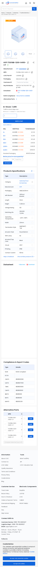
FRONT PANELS (24, 503)
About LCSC (5, 458)
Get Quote (8, 163)
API (21, 462)
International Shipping (8, 503)
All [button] (31, 171)
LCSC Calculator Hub (26, 465)
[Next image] (34, 54)
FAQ (2, 510)
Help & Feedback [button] (9, 256)
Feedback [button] (4, 507)
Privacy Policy (5, 475)
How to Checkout (6, 497)
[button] (2, 3)
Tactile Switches (24, 13)
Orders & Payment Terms (9, 500)
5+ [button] (4, 132)
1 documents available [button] (23, 96)
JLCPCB (22, 493)
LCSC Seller (4, 465)
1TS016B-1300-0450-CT (12, 424)
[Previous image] (4, 54)
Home (3, 13)
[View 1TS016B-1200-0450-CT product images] (19, 34)
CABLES (22, 500)
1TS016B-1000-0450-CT (12, 436)
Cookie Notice (5, 478)
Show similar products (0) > (25, 256)
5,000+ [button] (5, 150)
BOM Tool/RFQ (24, 458)
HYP (17, 69)
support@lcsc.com (11, 526)
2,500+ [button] (5, 146)
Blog (2, 481)
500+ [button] (4, 143)
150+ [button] (4, 139)
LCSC (21, 497)
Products (9, 13)
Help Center (5, 513)
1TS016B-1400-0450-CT (12, 430)
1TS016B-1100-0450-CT (12, 418)
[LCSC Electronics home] (12, 3)
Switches (15, 13)
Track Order (5, 490)
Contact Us (4, 462)
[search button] (34, 9)
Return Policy (5, 493)
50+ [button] (4, 136)
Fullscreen (22, 264)
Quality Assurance (7, 468)
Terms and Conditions (8, 471)
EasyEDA (22, 490)
